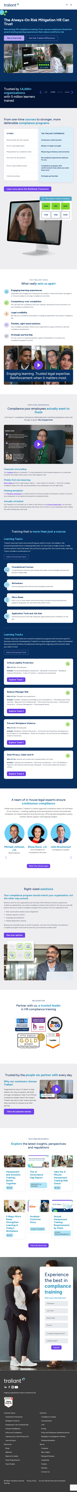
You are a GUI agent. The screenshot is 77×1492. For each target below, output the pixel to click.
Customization (46, 1421)
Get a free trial (14, 38)
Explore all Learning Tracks (16, 652)
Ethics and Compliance (13, 1433)
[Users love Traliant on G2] (38, 1402)
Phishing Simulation (48, 1440)
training (10, 472)
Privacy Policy (31, 1481)
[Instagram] (13, 1387)
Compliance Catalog (48, 1417)
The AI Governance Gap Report (36, 1174)
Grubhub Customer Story (35, 1219)
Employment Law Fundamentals (16, 1425)
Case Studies (10, 1464)
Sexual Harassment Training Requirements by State (61, 1222)
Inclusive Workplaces (12, 1429)
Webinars (8, 1452)
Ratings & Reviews (47, 1456)
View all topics (10, 1440)
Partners (44, 1468)
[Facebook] (9, 1387)
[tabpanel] (14, 839)
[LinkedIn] (6, 1387)
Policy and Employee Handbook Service (55, 1433)
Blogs (7, 1448)
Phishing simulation (14, 494)
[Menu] (71, 5)
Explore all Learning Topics (16, 557)
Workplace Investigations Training (53, 1436)
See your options (14, 935)
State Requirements (12, 1460)
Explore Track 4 (16, 774)
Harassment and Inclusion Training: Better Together (13, 1177)
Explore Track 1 (16, 679)
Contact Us (45, 1472)
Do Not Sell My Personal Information (52, 1481)
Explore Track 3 (16, 742)
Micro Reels (8, 483)
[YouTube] (16, 1387)
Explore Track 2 (16, 711)
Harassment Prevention (14, 1417)
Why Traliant (45, 1452)
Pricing (43, 1429)
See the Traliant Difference (42, 38)
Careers (44, 1464)
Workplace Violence (12, 1421)
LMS (42, 1425)
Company (44, 1448)
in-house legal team (53, 504)
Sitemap (7, 1483)
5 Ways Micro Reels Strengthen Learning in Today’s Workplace (13, 1223)
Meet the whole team (38, 866)
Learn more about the (28, 189)
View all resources (38, 1245)
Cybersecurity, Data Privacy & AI (17, 1436)
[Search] (67, 5)
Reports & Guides (11, 1456)
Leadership (45, 1460)
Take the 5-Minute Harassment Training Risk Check (61, 1177)
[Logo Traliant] (11, 5)
